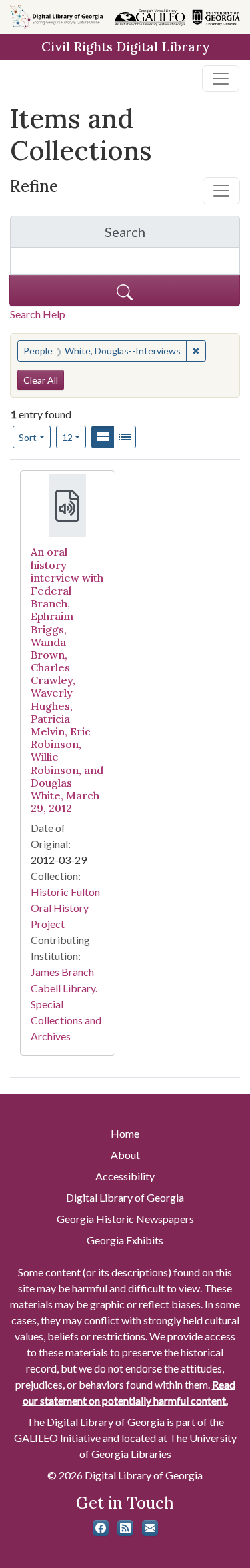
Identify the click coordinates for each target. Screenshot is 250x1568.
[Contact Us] (150, 1528)
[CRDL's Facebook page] (101, 1528)
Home (125, 1133)
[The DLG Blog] (125, 1528)
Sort (28, 437)
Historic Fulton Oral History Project (65, 907)
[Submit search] (124, 290)
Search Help (37, 314)
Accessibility (125, 1176)
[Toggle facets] (221, 190)
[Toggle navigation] (220, 78)
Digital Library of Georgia (125, 1197)
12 (74, 437)
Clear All (40, 380)
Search (172, 235)
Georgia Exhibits (125, 1240)
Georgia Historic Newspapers (125, 1218)
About (125, 1154)
